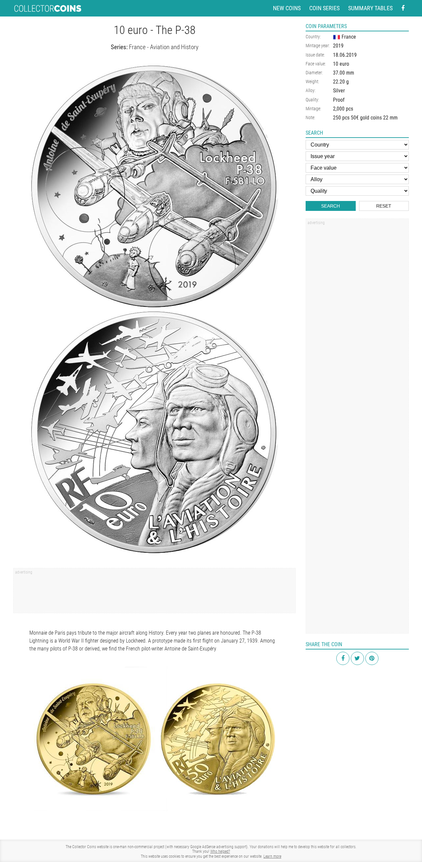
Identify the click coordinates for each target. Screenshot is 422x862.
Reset (383, 206)
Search (330, 206)
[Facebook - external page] (403, 8)
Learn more (272, 856)
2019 (338, 46)
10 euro (341, 64)
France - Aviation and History (163, 47)
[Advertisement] (154, 593)
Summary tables (370, 8)
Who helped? (220, 851)
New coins (287, 8)
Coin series (324, 8)
